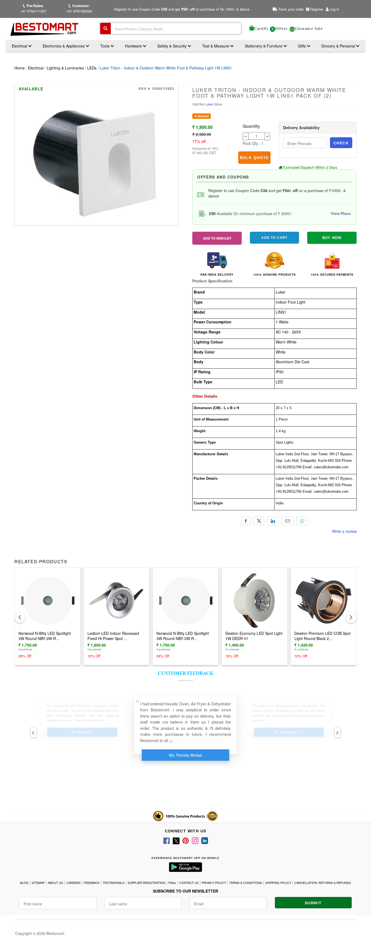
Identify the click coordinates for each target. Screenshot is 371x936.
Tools (105, 46)
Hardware (134, 46)
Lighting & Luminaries (65, 68)
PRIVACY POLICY (214, 882)
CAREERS (73, 882)
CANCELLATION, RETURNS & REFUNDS (322, 882)
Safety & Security (172, 46)
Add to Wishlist (217, 238)
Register (316, 9)
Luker (209, 104)
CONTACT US (189, 882)
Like (246, 521)
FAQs (172, 882)
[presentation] (19, 617)
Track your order (290, 9)
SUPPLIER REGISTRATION (146, 882)
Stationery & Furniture (264, 46)
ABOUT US (55, 882)
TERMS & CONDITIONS (245, 882)
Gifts (302, 46)
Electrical (20, 46)
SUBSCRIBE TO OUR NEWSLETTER (185, 891)
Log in (334, 9)
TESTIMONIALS (113, 882)
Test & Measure (216, 46)
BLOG (24, 882)
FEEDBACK (91, 882)
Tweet (258, 521)
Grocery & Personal (338, 46)
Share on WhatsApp (302, 521)
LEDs (91, 68)
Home (19, 68)
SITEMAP (38, 882)
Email (287, 521)
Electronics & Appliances (64, 46)
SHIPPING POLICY (278, 882)
